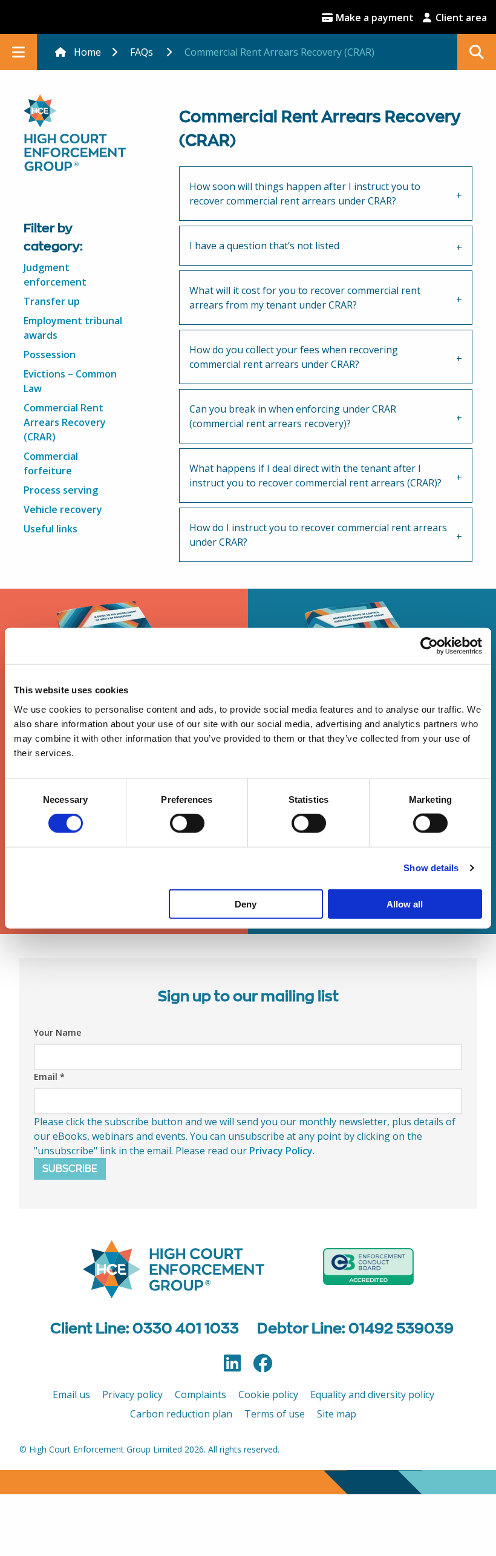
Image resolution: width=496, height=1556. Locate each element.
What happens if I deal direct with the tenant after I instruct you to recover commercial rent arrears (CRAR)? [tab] (315, 475)
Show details (430, 868)
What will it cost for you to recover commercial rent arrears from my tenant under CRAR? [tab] (304, 298)
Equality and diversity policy (372, 1394)
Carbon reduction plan (181, 1413)
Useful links (50, 528)
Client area (460, 17)
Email (49, 1076)
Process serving (61, 490)
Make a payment (373, 17)
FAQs (141, 52)
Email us (71, 1394)
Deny (245, 903)
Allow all (405, 903)
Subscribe (69, 1168)
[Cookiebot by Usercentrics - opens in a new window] (429, 646)
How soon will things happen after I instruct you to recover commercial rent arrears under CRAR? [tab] (304, 194)
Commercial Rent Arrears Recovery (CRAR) (65, 422)
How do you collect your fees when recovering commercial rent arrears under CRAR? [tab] (293, 357)
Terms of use (274, 1413)
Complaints (200, 1394)
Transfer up (52, 301)
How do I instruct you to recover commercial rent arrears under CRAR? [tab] (318, 535)
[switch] (187, 823)
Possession (50, 354)
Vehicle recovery (63, 509)
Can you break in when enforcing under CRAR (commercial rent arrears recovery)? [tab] (292, 416)
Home (87, 52)
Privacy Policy (281, 1150)
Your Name (57, 1032)
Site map (336, 1413)
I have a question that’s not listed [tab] (264, 245)
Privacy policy (132, 1394)
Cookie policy (268, 1394)
